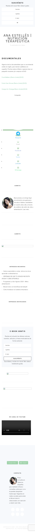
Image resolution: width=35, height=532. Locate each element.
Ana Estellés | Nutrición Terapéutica (18, 38)
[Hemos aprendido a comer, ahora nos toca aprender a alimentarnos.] (17, 306)
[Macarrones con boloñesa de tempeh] (17, 320)
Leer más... (26, 209)
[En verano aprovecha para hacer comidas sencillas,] (17, 457)
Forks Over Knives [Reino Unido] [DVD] (14, 83)
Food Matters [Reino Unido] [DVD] (12, 77)
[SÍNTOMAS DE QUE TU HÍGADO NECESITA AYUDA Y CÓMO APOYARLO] (17, 311)
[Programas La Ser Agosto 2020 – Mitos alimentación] (17, 315)
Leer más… (17, 503)
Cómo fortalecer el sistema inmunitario (15, 289)
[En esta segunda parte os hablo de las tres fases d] (17, 450)
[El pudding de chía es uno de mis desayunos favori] (17, 448)
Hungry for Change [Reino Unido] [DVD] (14, 89)
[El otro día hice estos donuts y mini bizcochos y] (17, 455)
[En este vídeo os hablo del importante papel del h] (17, 453)
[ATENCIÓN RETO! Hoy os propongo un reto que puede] (17, 459)
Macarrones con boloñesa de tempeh (15, 287)
